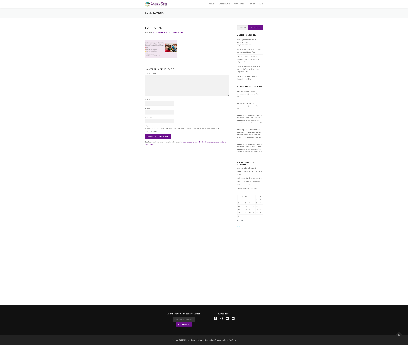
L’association (224, 4)
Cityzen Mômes (177, 32)
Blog (261, 4)
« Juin (239, 226)
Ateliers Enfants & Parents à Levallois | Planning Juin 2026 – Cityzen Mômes (248, 59)
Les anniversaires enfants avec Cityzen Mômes (248, 94)
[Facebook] (215, 318)
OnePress (200, 340)
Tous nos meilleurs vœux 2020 (248, 188)
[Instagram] (221, 318)
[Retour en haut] (399, 335)
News (239, 175)
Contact (251, 4)
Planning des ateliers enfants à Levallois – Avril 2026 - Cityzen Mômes (249, 117)
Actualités (239, 4)
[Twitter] (227, 318)
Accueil (212, 4)
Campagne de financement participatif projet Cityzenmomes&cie (246, 42)
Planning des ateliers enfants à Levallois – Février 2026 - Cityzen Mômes (249, 132)
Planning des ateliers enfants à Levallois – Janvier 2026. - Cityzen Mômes (250, 146)
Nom (147, 100)
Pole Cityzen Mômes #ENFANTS (248, 181)
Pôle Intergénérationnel (245, 185)
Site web (148, 117)
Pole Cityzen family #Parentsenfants (249, 178)
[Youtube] (233, 318)
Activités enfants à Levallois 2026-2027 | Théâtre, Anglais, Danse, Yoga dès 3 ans (249, 69)
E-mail (148, 108)
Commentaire (151, 74)
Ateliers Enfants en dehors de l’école (249, 171)
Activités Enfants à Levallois (246, 168)
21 (253, 209)
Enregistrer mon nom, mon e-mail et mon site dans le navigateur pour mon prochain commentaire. (182, 130)
